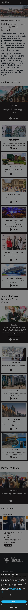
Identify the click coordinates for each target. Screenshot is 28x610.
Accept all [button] (14, 601)
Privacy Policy (18, 589)
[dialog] (14, 591)
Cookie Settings (12, 589)
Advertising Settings (12, 588)
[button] (14, 608)
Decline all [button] (14, 604)
